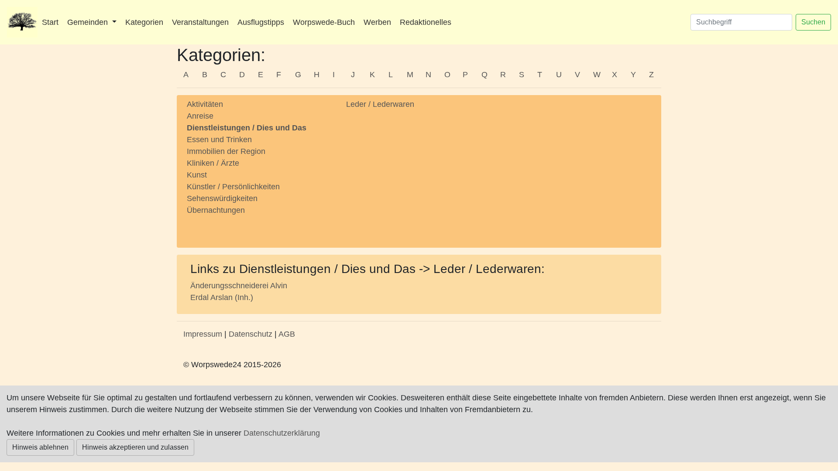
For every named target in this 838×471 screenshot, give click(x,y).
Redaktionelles (425, 22)
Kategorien (144, 22)
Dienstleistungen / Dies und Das (246, 127)
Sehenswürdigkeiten (222, 198)
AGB (286, 334)
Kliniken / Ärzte (213, 163)
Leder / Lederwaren (380, 104)
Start (50, 22)
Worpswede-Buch (324, 22)
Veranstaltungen (200, 22)
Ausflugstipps (260, 22)
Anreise (200, 116)
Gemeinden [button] (88, 22)
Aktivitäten (205, 104)
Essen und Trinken (219, 139)
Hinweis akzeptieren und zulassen (135, 447)
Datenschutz (250, 334)
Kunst (197, 175)
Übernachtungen (216, 210)
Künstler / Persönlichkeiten (233, 186)
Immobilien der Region (226, 151)
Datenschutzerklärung (282, 433)
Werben (377, 22)
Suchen (813, 22)
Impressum (202, 334)
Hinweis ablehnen (40, 447)
